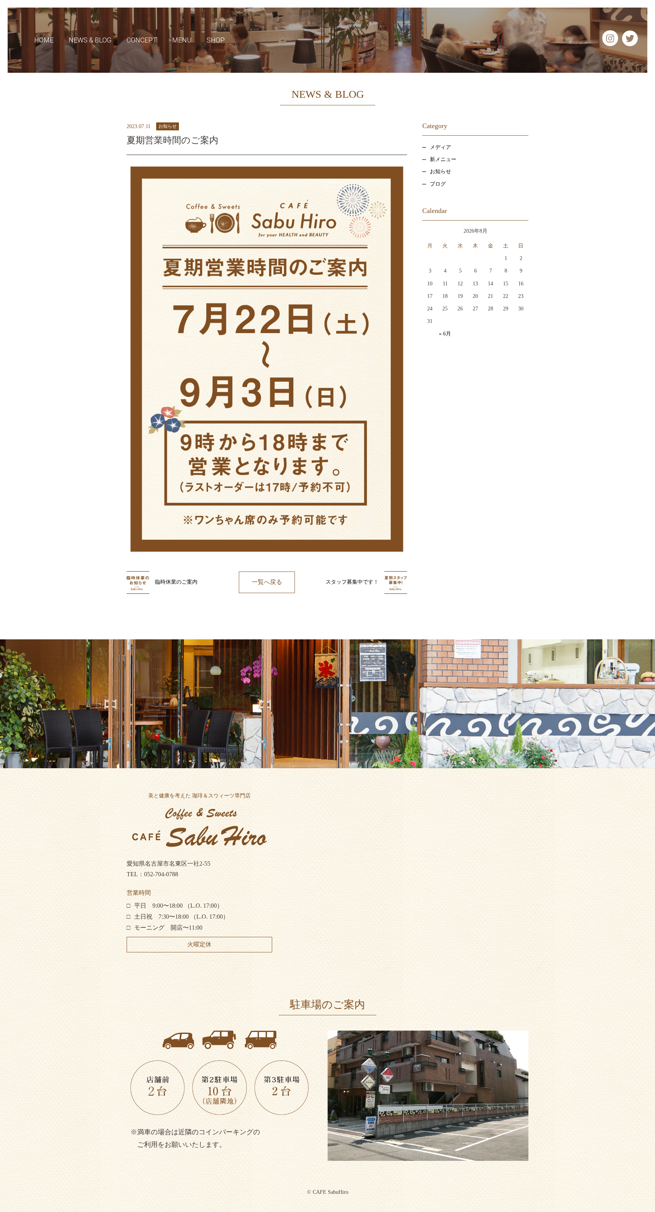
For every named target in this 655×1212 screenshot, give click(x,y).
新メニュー (443, 159)
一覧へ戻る (267, 582)
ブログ (438, 184)
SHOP (216, 40)
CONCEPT (142, 40)
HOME (43, 40)
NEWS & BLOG (90, 40)
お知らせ (167, 126)
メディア (440, 147)
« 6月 (445, 334)
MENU (181, 40)
